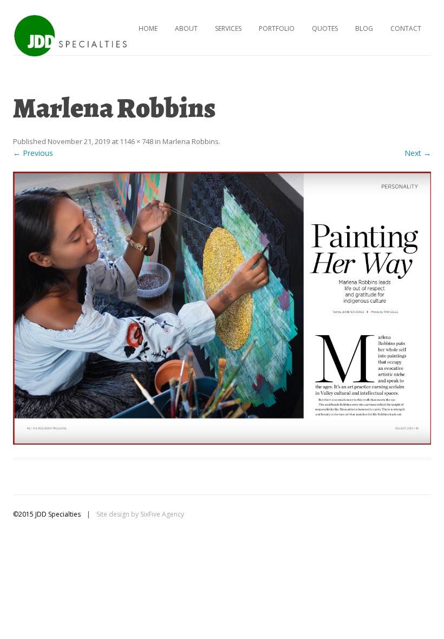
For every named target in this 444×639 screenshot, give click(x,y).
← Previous (33, 153)
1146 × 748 (136, 141)
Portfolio (277, 28)
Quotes (325, 28)
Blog (364, 28)
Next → (417, 153)
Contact (405, 28)
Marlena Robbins (190, 141)
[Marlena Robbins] (222, 308)
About (186, 28)
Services (228, 28)
